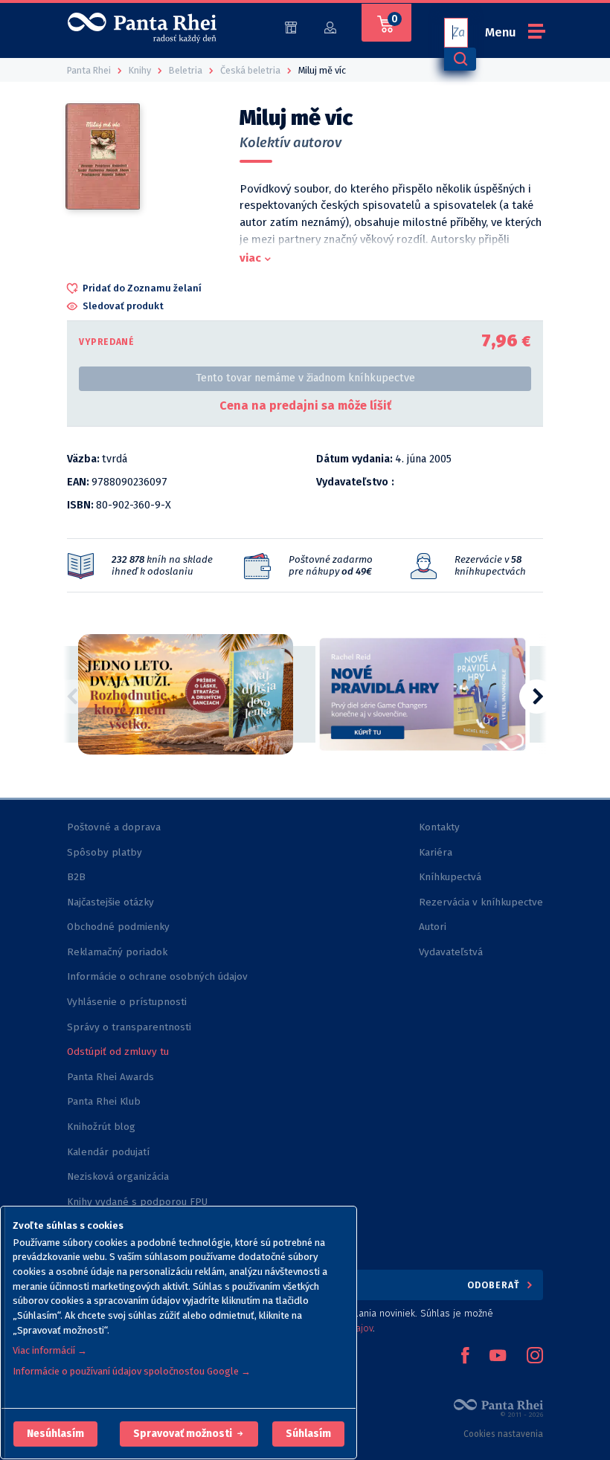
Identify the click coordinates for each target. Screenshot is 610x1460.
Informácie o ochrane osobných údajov (157, 976)
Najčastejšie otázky (110, 902)
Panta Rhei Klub (104, 1101)
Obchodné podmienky (118, 926)
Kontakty (439, 827)
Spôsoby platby (104, 852)
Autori (432, 926)
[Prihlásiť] (330, 26)
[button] (55, 1434)
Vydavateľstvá (451, 952)
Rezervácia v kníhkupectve (481, 902)
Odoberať (495, 1285)
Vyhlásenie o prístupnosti (127, 1001)
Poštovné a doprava (114, 827)
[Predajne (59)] (291, 26)
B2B (76, 876)
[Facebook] (465, 1356)
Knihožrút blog (101, 1126)
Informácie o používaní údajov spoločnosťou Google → (132, 1371)
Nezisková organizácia (118, 1176)
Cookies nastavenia (503, 1434)
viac (250, 258)
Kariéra (435, 852)
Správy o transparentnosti (130, 1027)
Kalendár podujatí (108, 1152)
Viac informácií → (50, 1350)
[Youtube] (497, 1356)
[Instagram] (535, 1356)
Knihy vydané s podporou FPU (137, 1201)
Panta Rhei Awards (110, 1076)
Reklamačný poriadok (117, 952)
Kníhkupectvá (450, 876)
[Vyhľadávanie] (459, 59)
